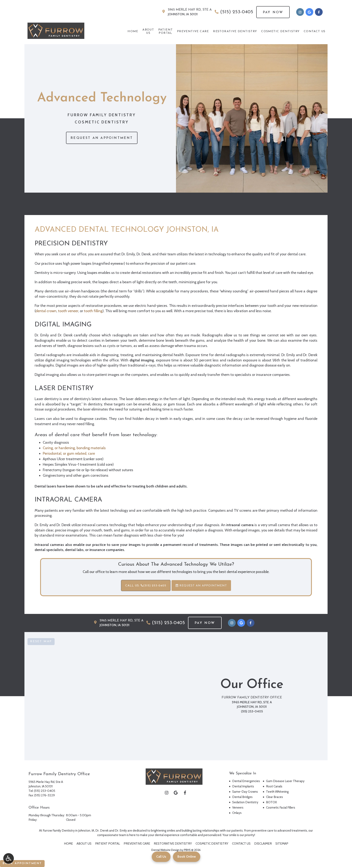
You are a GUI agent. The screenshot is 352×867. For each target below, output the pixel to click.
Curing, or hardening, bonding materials (74, 448)
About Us (84, 843)
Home (133, 31)
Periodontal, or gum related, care (69, 453)
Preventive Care (193, 31)
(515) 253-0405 (236, 12)
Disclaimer (263, 843)
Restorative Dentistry (235, 31)
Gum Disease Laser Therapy (285, 781)
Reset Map (41, 641)
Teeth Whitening (277, 791)
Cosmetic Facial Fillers (280, 807)
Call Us (161, 856)
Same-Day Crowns (245, 791)
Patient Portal (107, 843)
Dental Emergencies (246, 781)
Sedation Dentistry (245, 802)
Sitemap (281, 843)
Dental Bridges (242, 797)
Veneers (237, 807)
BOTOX (271, 802)
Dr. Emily (121, 830)
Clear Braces (274, 797)
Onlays (237, 813)
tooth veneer (68, 311)
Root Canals (274, 786)
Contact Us (315, 31)
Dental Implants (243, 786)
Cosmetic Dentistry (280, 31)
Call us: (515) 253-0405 (145, 585)
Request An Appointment (202, 585)
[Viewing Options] (8, 858)
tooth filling (93, 311)
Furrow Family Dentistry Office (252, 697)
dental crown (45, 311)
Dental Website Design (165, 850)
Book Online (186, 856)
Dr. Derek (102, 830)
